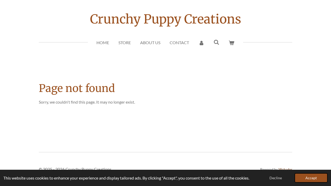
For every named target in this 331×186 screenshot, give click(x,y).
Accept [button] (311, 178)
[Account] (201, 42)
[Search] (216, 42)
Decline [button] (275, 178)
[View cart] (231, 42)
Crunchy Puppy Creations (165, 19)
